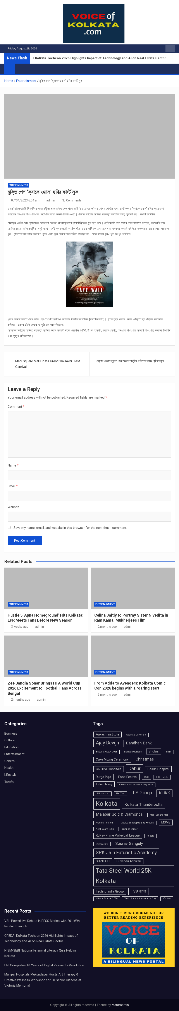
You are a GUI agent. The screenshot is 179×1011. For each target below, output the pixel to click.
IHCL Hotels (162, 777)
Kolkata (106, 803)
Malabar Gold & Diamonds (119, 814)
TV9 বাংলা (138, 891)
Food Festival (127, 777)
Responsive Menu (170, 48)
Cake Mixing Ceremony (112, 759)
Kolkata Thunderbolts (143, 804)
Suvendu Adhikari (129, 861)
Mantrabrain (120, 1005)
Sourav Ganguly (129, 843)
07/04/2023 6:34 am (25, 200)
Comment (16, 407)
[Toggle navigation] (20, 69)
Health (9, 768)
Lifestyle (10, 775)
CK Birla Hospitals (108, 769)
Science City (102, 844)
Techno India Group (110, 891)
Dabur (134, 768)
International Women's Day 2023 (136, 784)
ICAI (146, 777)
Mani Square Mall (159, 814)
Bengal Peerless (133, 751)
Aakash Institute (107, 734)
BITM (168, 751)
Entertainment (18, 185)
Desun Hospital (158, 769)
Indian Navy (104, 784)
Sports (9, 781)
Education (11, 747)
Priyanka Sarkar (129, 829)
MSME (165, 822)
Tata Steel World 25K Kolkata (123, 875)
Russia (150, 835)
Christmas (145, 759)
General (9, 761)
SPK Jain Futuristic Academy (126, 852)
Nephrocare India (105, 829)
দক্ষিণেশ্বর (166, 898)
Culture (9, 740)
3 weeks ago (19, 626)
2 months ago (107, 626)
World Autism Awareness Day (140, 898)
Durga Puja (103, 777)
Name (13, 465)
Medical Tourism (105, 822)
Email (13, 486)
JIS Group (141, 792)
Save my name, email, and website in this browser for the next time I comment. (70, 528)
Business (10, 733)
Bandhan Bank (139, 743)
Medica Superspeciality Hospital (137, 822)
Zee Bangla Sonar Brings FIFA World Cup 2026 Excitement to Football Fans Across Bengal (44, 688)
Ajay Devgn (107, 743)
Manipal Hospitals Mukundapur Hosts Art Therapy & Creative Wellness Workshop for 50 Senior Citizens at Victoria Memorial (42, 979)
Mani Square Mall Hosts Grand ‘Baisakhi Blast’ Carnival (48, 364)
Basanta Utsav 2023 (106, 751)
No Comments (72, 200)
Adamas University (136, 734)
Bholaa (153, 751)
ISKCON (120, 793)
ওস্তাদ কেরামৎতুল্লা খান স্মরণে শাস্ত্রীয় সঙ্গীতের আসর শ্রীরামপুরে (130, 361)
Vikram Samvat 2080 (106, 898)
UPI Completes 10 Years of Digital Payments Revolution (44, 965)
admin (50, 200)
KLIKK (164, 793)
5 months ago (107, 694)
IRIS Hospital (102, 793)
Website (13, 507)
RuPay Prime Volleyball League (118, 835)
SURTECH (103, 861)
